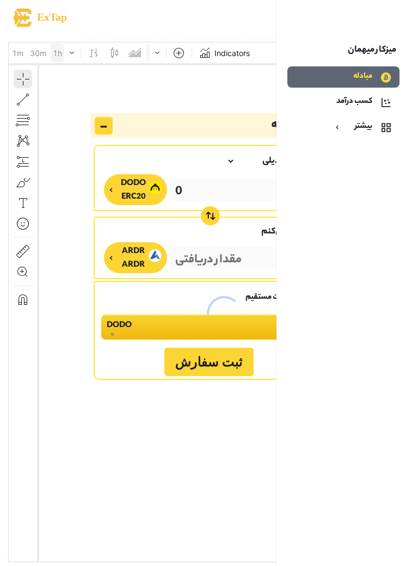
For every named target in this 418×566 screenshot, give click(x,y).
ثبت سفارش (209, 362)
